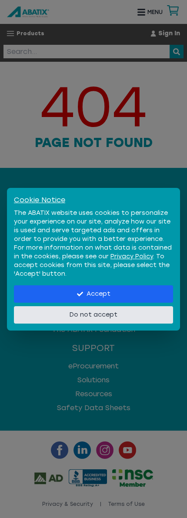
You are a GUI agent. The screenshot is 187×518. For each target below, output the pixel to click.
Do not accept (93, 314)
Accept (98, 293)
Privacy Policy (131, 256)
